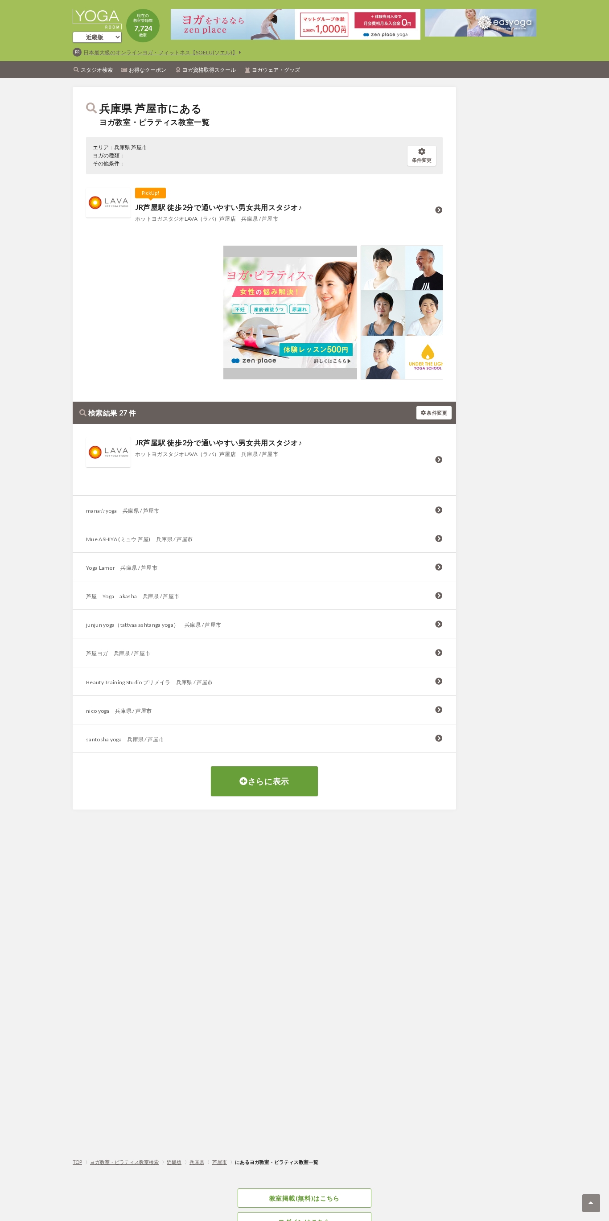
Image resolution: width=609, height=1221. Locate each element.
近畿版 (174, 1162)
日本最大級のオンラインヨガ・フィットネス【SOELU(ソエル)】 (160, 52)
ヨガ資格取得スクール (209, 69)
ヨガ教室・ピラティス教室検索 (124, 1162)
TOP (77, 1162)
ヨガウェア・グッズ (276, 69)
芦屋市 (219, 1162)
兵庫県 (196, 1162)
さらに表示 (269, 781)
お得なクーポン (147, 69)
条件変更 (422, 160)
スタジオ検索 (97, 69)
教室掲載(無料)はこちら (304, 1198)
